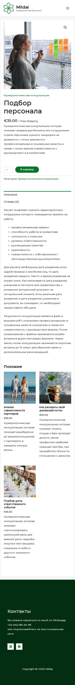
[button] (65, 27)
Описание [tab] (10, 194)
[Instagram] (10, 646)
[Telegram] (19, 646)
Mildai (22, 7)
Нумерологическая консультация (26, 95)
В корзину (27, 169)
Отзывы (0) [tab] (11, 201)
